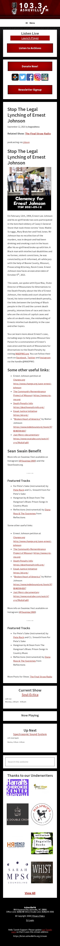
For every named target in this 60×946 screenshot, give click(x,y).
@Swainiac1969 (27, 460)
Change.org (19, 379)
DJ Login (30, 920)
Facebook (21, 357)
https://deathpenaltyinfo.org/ (28, 407)
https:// (37, 395)
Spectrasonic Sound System (30, 734)
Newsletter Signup (30, 89)
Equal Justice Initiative (25, 411)
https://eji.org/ (20, 415)
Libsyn (26, 142)
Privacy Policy (38, 916)
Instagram (45, 357)
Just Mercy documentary (26, 434)
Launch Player (30, 38)
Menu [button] (32, 23)
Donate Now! (30, 66)
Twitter (31, 357)
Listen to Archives (30, 48)
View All (30, 893)
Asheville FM (30, 8)
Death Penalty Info (23, 403)
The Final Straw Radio (38, 133)
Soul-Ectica (30, 694)
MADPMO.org (22, 353)
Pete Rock (18, 489)
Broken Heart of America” (27, 419)
